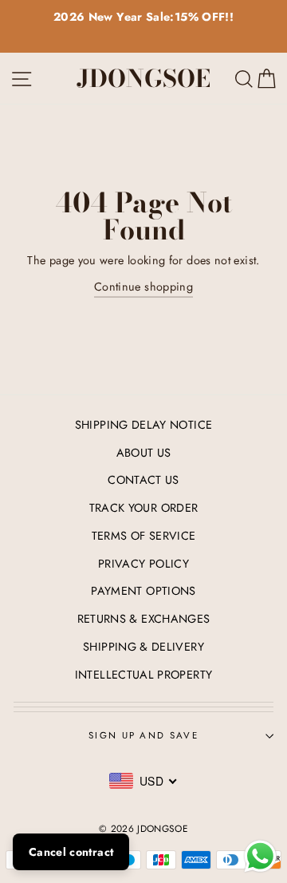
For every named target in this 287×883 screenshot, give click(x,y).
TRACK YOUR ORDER (144, 508)
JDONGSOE (143, 78)
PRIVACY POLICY (143, 564)
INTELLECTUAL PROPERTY (144, 675)
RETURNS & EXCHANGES (143, 619)
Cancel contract (71, 852)
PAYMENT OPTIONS (143, 591)
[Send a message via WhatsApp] (260, 856)
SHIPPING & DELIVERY (143, 647)
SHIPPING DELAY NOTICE (144, 425)
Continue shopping (143, 287)
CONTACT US (143, 480)
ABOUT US (143, 453)
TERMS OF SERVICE (144, 536)
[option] (143, 17)
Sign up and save (143, 735)
